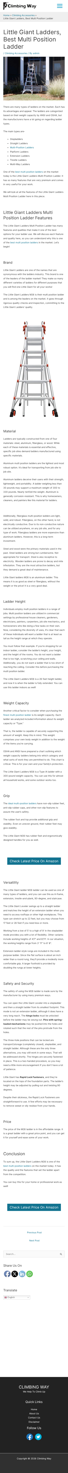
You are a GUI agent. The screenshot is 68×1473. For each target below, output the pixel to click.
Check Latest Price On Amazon (34, 861)
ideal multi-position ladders (22, 803)
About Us (34, 1413)
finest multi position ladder (17, 715)
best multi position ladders (29, 171)
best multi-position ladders (17, 1166)
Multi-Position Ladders (22, 147)
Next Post (34, 1240)
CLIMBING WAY (34, 1387)
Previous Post (34, 1232)
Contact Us (34, 1417)
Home (34, 1409)
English (11, 1297)
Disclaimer (34, 1422)
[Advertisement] (34, 1339)
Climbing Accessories (16, 53)
